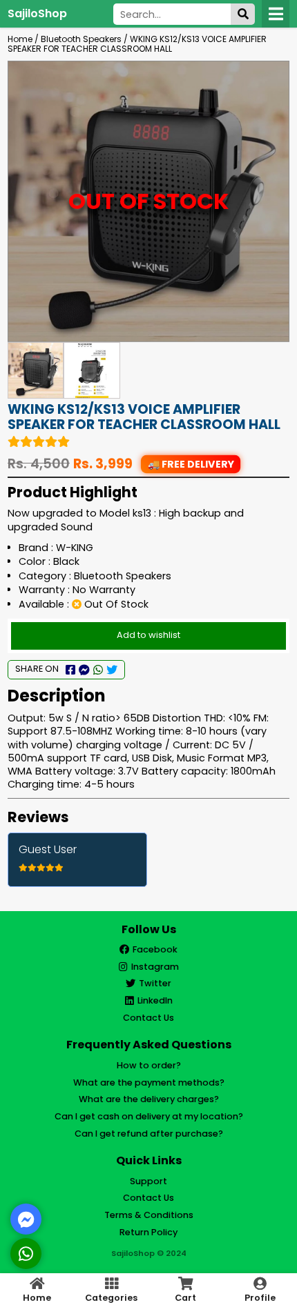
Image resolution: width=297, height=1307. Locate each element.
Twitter (155, 983)
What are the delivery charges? (149, 1099)
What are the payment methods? (148, 1082)
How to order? (149, 1065)
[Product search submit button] (243, 14)
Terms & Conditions (148, 1215)
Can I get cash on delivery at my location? (149, 1116)
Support (148, 1181)
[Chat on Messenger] (26, 1219)
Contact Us (148, 1018)
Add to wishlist (148, 635)
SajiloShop (37, 13)
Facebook (155, 949)
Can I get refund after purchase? (149, 1133)
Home (20, 39)
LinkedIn (155, 1000)
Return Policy (148, 1232)
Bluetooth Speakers (81, 39)
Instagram (155, 966)
